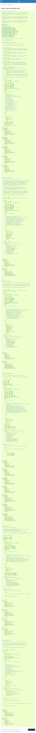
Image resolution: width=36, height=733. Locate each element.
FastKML (18, 1)
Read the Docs (18, 731)
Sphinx (6, 731)
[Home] (1, 4)
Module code (5, 4)
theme (11, 731)
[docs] (33, 280)
